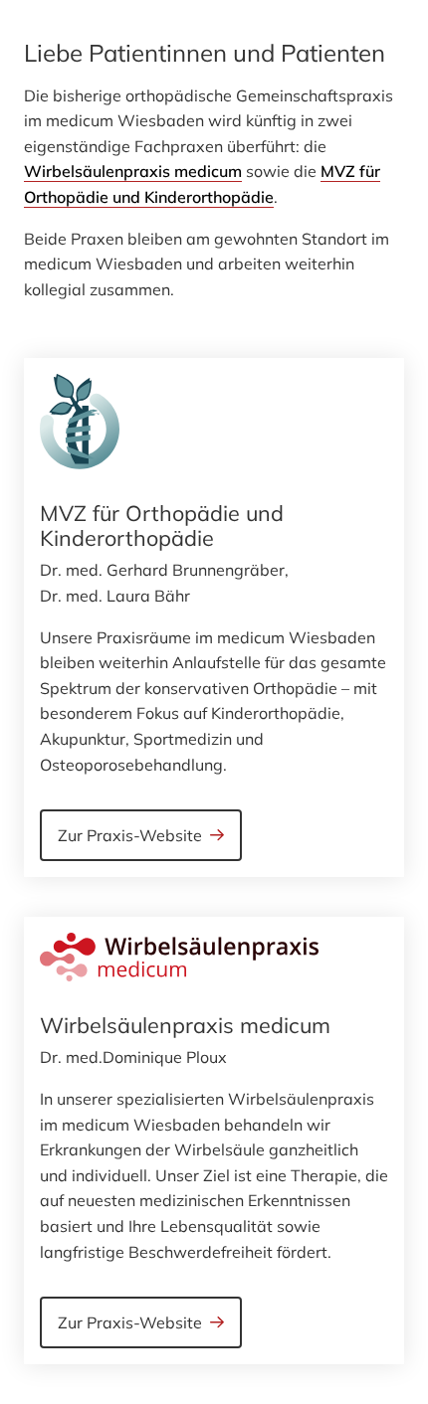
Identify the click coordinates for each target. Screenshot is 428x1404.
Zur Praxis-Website (130, 835)
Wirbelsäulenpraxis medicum (133, 171)
